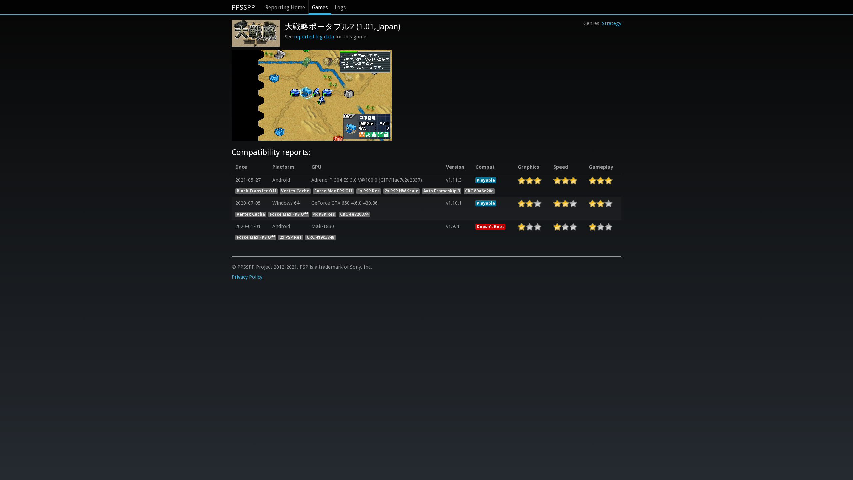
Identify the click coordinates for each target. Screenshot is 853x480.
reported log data (314, 37)
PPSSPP (243, 7)
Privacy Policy (247, 277)
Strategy (611, 23)
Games (320, 7)
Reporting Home (285, 7)
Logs (340, 7)
